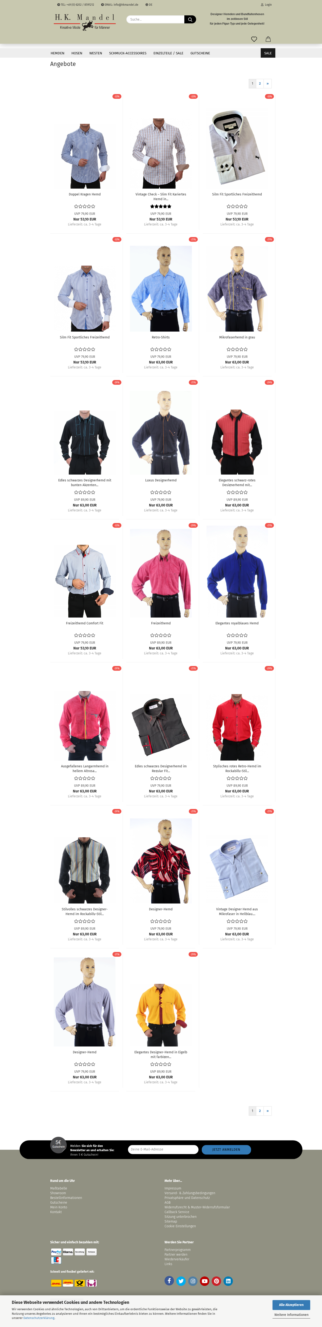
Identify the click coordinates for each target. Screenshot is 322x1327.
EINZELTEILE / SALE (168, 53)
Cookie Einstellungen (180, 1226)
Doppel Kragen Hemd (85, 194)
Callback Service (177, 1212)
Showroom (58, 1193)
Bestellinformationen (66, 1198)
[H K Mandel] (84, 22)
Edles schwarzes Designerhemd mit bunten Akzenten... (84, 482)
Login (268, 4)
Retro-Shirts (161, 337)
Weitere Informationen (291, 1315)
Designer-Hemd (161, 909)
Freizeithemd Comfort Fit (84, 623)
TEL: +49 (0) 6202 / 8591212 (77, 4)
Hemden (57, 53)
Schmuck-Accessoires (127, 53)
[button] (268, 38)
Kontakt (56, 1212)
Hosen (76, 53)
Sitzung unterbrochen (181, 1217)
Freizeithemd (161, 623)
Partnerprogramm (178, 1250)
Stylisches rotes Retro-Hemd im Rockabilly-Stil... (237, 768)
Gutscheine (200, 53)
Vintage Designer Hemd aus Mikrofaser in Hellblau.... (237, 911)
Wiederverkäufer (177, 1259)
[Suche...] (190, 19)
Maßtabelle (58, 1188)
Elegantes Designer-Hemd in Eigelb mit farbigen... (160, 1054)
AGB (167, 1203)
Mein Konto (58, 1207)
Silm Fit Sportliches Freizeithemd (237, 194)
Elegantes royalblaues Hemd (237, 623)
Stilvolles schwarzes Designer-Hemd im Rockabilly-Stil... (85, 911)
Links (168, 1264)
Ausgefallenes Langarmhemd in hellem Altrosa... (84, 768)
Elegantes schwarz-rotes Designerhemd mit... (237, 482)
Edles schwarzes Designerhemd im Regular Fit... (161, 768)
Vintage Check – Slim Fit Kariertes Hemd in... (161, 196)
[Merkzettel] (254, 38)
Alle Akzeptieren (291, 1305)
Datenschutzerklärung (38, 1318)
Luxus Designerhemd (161, 480)
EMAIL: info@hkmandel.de (121, 4)
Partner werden (176, 1255)
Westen (95, 53)
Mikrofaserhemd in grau (237, 337)
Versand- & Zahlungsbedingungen (190, 1193)
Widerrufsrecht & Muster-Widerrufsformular (197, 1207)
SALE (268, 53)
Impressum (173, 1188)
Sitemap (171, 1221)
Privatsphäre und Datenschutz (187, 1198)
